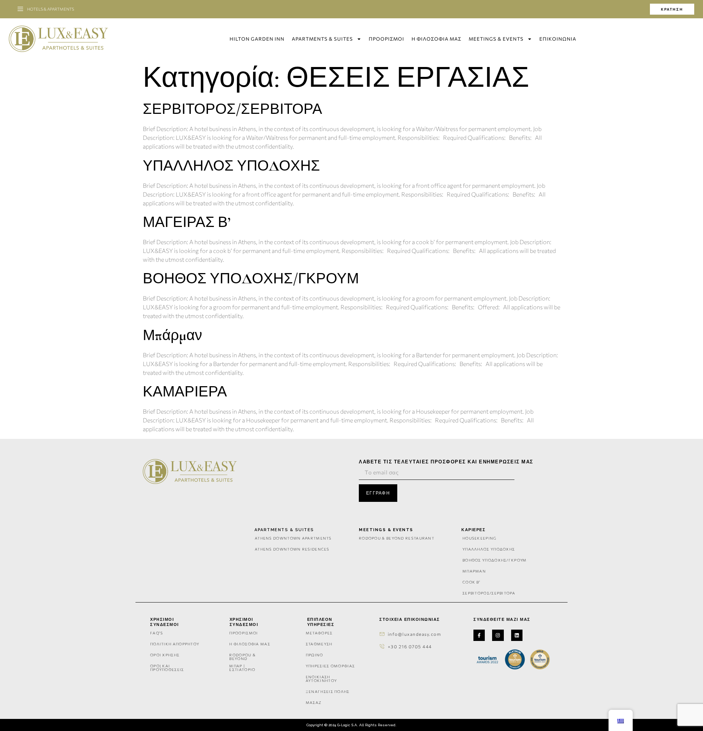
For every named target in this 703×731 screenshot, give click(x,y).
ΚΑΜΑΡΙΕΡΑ (185, 391)
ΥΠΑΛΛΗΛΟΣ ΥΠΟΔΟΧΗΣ (231, 166)
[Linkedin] (516, 635)
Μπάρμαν (172, 335)
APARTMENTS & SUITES (322, 39)
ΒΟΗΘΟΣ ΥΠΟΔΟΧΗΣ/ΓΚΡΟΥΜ (251, 278)
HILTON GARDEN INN (257, 39)
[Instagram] (497, 635)
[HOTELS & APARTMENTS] (20, 9)
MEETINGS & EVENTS (496, 39)
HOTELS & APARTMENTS (50, 9)
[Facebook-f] (479, 635)
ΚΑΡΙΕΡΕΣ (473, 529)
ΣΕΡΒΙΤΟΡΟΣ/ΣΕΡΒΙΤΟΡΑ (232, 109)
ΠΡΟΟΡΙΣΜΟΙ (386, 39)
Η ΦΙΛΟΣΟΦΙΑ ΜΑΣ (436, 39)
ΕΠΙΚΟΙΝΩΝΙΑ (557, 39)
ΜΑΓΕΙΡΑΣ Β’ (186, 222)
